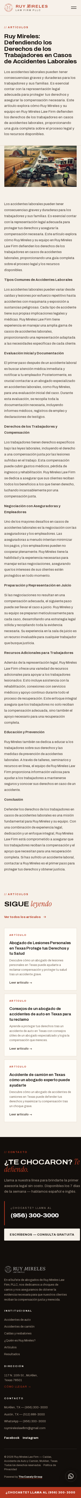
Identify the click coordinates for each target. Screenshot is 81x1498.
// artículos (16, 27)
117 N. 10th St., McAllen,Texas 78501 (21, 1378)
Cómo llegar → (17, 1386)
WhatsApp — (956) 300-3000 (25, 1421)
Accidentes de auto (17, 1319)
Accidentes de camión (19, 1326)
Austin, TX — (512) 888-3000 (24, 1414)
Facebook (11, 1437)
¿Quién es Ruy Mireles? (20, 1340)
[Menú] (74, 7)
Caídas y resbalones (18, 1333)
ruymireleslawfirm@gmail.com (24, 1428)
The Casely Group (30, 1476)
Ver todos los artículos (22, 917)
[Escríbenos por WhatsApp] (70, 1476)
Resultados (12, 1354)
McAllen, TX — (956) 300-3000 (26, 1407)
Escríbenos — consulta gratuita (42, 1234)
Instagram (30, 1437)
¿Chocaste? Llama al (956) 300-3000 (40, 1492)
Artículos (10, 1347)
